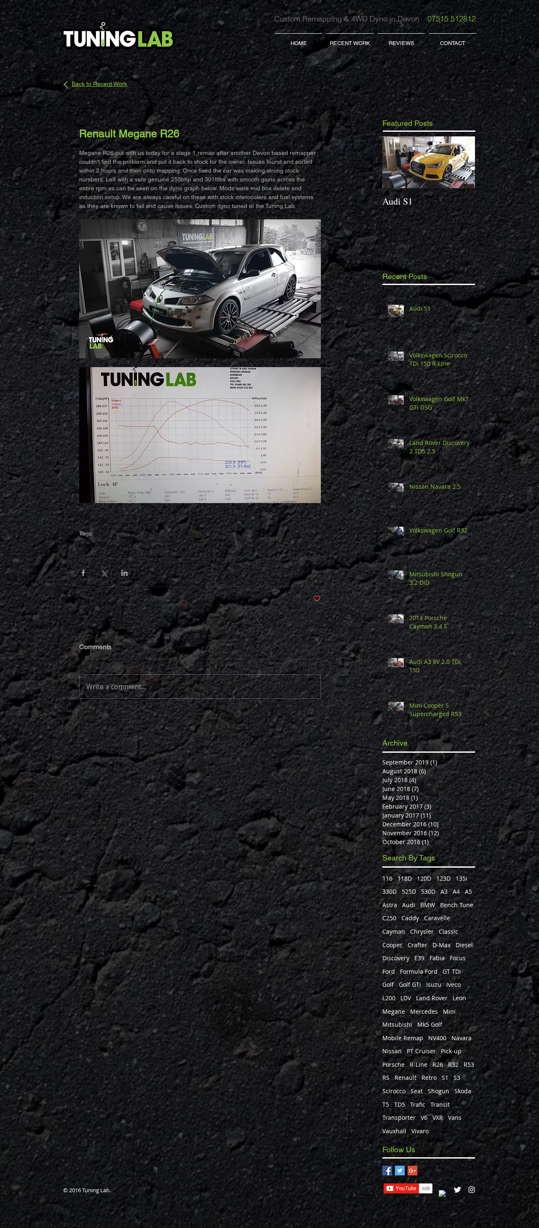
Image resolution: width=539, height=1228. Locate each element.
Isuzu (433, 984)
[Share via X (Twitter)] (104, 573)
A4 (456, 891)
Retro (429, 1077)
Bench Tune (456, 905)
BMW (427, 905)
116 (387, 878)
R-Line (418, 1064)
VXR (437, 1117)
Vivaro (420, 1131)
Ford (388, 971)
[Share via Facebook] (83, 573)
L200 (388, 998)
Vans (455, 1117)
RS (386, 1077)
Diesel (464, 945)
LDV (405, 998)
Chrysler (422, 931)
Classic (448, 931)
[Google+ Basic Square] (412, 1170)
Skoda (462, 1091)
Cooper (392, 945)
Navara (461, 1038)
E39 (419, 958)
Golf (388, 984)
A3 (444, 891)
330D (389, 891)
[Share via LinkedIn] (124, 573)
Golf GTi (410, 984)
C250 (389, 918)
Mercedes (424, 1011)
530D (428, 891)
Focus (458, 958)
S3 (457, 1077)
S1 (445, 1077)
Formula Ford (419, 971)
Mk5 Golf (429, 1024)
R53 (469, 1064)
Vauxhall (394, 1131)
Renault (87, 545)
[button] (350, 39)
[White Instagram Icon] (471, 1189)
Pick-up (451, 1051)
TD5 (399, 1104)
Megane (108, 545)
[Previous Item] (396, 162)
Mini (449, 1011)
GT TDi (452, 971)
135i (461, 878)
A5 (468, 891)
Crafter (417, 945)
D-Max (441, 945)
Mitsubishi (397, 1024)
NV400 (437, 1038)
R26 (124, 545)
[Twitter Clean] (457, 1189)
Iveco (453, 984)
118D (405, 878)
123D (443, 878)
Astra (389, 905)
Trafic (417, 1104)
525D (409, 891)
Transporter (399, 1117)
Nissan (392, 1051)
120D (424, 878)
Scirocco (394, 1091)
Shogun (438, 1091)
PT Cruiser (421, 1051)
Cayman (393, 931)
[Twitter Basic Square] (400, 1170)
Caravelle (437, 918)
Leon (459, 998)
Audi (408, 905)
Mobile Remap (402, 1038)
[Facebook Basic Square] (387, 1170)
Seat (417, 1091)
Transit (440, 1104)
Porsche (393, 1064)
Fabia (437, 958)
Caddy (410, 918)
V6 (424, 1117)
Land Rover (432, 998)
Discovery (395, 958)
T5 (385, 1104)
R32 (453, 1064)
